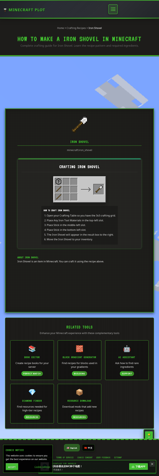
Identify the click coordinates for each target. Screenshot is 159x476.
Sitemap (118, 457)
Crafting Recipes (76, 28)
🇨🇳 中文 (88, 447)
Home (60, 28)
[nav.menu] (113, 9)
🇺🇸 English (72, 447)
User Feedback (103, 457)
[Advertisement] (79, 81)
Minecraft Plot (27, 10)
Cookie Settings (42, 466)
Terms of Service (65, 457)
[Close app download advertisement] (152, 464)
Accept (12, 466)
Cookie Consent (85, 457)
